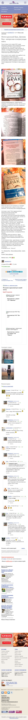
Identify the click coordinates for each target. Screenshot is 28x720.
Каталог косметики (6, 670)
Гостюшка (8, 390)
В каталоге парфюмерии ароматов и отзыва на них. (20, 674)
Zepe (7, 513)
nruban (7, 446)
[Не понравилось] (22, 390)
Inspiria (23, 250)
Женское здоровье (19, 664)
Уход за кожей (17, 9)
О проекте (4, 695)
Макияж (16, 661)
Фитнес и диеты (18, 666)
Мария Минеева (4, 704)
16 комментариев (6, 266)
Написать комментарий (8, 386)
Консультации (4, 659)
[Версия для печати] (14, 275)
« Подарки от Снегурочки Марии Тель (7, 280)
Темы (16, 649)
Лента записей (4, 652)
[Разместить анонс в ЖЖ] (17, 271)
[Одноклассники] (5, 692)
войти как (9, 561)
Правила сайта (5, 700)
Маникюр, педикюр (18, 7)
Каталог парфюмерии (20, 670)
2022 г (2, 252)
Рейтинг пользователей (6, 656)
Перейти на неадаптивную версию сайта (14, 29)
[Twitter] (8, 692)
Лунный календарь (5, 657)
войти (4, 558)
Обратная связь (5, 697)
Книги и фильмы (9, 254)
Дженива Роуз (7, 250)
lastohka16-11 (11, 32)
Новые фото (4, 654)
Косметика (3, 7)
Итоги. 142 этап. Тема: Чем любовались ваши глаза (11, 683)
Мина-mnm (8, 409)
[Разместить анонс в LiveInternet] (12, 271)
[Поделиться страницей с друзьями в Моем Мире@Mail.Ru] (6, 271)
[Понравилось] (23, 390)
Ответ (10, 498)
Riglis (7, 461)
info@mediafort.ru (4, 709)
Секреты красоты (18, 651)
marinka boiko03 (9, 427)
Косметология (18, 659)
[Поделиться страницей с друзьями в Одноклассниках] (3, 271)
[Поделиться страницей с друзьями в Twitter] (7, 271)
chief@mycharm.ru (12, 704)
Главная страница (5, 651)
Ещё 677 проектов (7, 292)
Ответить (7, 416)
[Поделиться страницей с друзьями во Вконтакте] (4, 271)
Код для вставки (14, 273)
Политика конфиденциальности (9, 701)
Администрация (5, 698)
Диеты (2, 661)
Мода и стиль (18, 652)
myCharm (3, 649)
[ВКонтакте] (2, 692)
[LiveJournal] (11, 692)
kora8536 (10, 496)
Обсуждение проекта (14, 718)
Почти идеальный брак (16, 250)
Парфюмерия (4, 9)
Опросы (3, 662)
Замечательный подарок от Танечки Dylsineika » (21, 280)
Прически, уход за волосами (21, 657)
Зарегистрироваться (7, 557)
